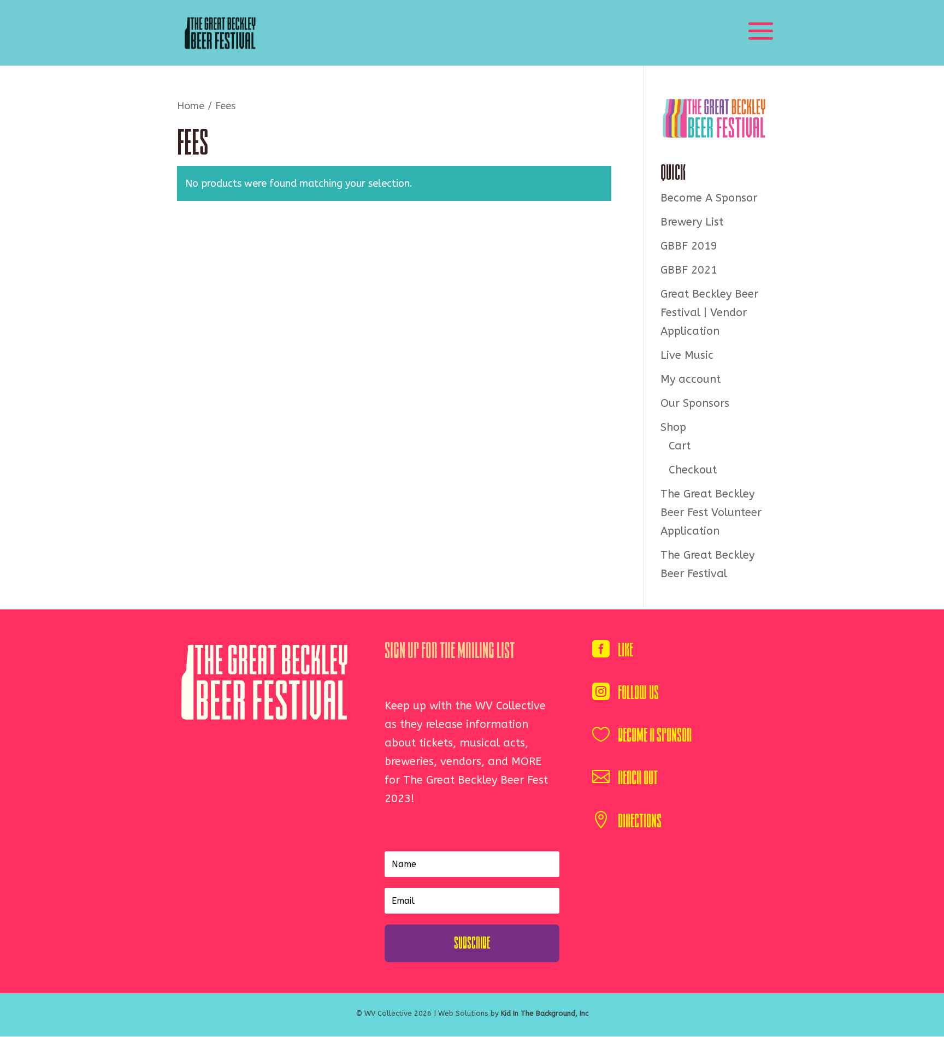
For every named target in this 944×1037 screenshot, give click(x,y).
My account (690, 379)
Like (625, 650)
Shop (673, 427)
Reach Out (638, 778)
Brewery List (691, 222)
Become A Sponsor (708, 198)
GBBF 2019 (688, 246)
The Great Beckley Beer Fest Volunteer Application (711, 512)
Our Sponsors (694, 403)
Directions (640, 821)
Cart (680, 446)
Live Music (686, 355)
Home (190, 106)
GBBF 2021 (688, 270)
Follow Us (638, 692)
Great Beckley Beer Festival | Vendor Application (709, 312)
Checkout (693, 470)
